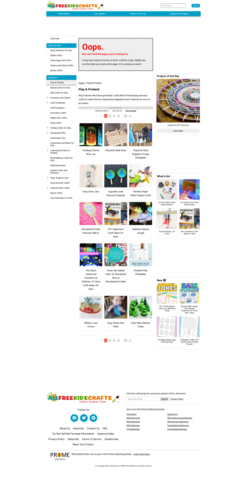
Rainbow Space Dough (140, 231)
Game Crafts (55, 123)
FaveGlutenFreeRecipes (178, 425)
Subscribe (54, 38)
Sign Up (164, 399)
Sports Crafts (56, 193)
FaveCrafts (131, 414)
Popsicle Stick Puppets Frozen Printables (140, 154)
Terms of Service (92, 439)
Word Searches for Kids (61, 50)
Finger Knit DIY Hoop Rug (178, 125)
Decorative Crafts (58, 113)
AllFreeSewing (133, 425)
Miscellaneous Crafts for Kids (61, 159)
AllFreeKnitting (133, 422)
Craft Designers (57, 108)
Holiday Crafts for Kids (60, 128)
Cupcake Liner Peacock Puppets (115, 193)
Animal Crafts (56, 70)
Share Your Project (83, 444)
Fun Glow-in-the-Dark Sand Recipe (189, 204)
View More (178, 131)
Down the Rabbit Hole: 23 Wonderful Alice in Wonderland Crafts (115, 276)
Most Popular (131, 111)
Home (81, 83)
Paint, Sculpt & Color (59, 178)
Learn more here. (141, 454)
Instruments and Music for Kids (62, 144)
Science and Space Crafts (61, 65)
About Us (65, 428)
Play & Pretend (57, 82)
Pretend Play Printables (140, 272)
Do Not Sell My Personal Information (73, 433)
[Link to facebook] (74, 418)
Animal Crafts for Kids (60, 88)
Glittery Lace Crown (91, 324)
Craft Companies (57, 103)
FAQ (105, 428)
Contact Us (93, 428)
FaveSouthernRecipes (177, 429)
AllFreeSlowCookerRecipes (179, 418)
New (159, 280)
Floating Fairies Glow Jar (91, 152)
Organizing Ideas (58, 165)
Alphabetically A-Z (102, 111)
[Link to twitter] (84, 418)
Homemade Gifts (58, 133)
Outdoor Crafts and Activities (58, 171)
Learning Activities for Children (60, 151)
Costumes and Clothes (60, 98)
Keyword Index (105, 433)
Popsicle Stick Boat (115, 150)
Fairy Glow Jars (90, 191)
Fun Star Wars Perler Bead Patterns (166, 204)
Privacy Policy (56, 439)
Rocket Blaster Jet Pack (167, 233)
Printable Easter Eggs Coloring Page (167, 341)
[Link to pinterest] (93, 418)
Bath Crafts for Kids (59, 93)
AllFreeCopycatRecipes (178, 422)
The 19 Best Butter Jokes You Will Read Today (166, 308)
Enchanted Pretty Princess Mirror (91, 231)
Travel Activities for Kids (61, 198)
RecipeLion (172, 414)
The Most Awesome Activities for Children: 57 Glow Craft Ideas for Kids (91, 280)
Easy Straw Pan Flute (115, 324)
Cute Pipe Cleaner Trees (140, 324)
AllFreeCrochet (133, 418)
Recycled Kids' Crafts (60, 183)
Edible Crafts (56, 55)
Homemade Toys (58, 138)
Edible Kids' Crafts (58, 118)
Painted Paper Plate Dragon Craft (141, 193)
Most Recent (117, 111)
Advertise (78, 428)
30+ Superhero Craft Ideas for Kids (116, 233)
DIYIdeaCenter (133, 429)
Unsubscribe (111, 439)
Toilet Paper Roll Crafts (60, 60)
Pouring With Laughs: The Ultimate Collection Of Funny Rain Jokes (189, 309)
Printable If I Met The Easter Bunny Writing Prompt (189, 342)
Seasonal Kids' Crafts (60, 188)
